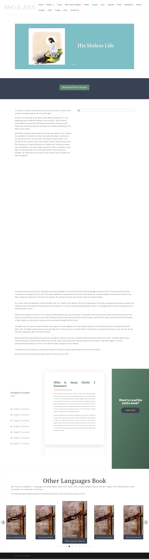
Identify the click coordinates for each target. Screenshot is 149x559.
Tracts (59, 5)
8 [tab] (83, 546)
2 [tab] (62, 546)
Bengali (95, 5)
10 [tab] (90, 546)
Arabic (86, 5)
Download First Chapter (74, 87)
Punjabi (42, 10)
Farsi (103, 5)
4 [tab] (69, 546)
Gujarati (111, 5)
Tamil (50, 10)
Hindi (119, 5)
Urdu (65, 10)
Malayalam (128, 5)
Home (41, 5)
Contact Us (74, 10)
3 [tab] (65, 546)
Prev (3, 522)
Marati (138, 5)
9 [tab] (86, 546)
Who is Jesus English (73, 5)
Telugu (57, 10)
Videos (49, 5)
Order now (130, 410)
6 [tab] (76, 546)
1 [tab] (58, 546)
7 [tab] (79, 546)
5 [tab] (72, 546)
